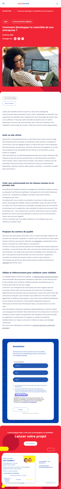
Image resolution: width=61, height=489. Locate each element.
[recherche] (57, 4)
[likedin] (15, 38)
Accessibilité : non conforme (44, 462)
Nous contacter (30, 443)
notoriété (5, 263)
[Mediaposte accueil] (23, 3)
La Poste (22, 482)
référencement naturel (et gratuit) (46, 277)
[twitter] (22, 38)
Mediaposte (6, 11)
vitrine (21, 144)
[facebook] (18, 38)
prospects (38, 241)
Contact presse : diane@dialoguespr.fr (46, 466)
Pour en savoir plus (21, 395)
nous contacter (9, 103)
